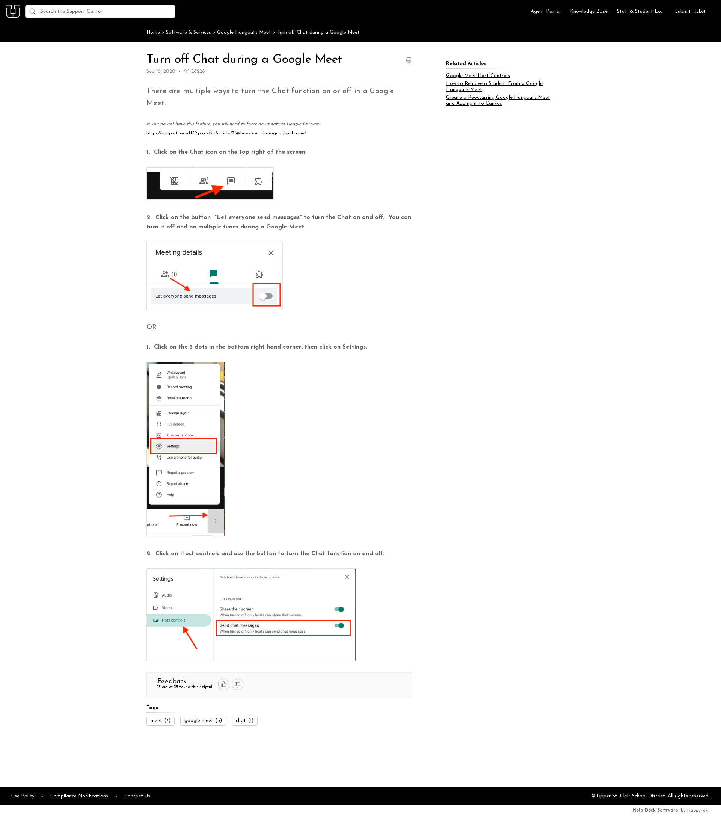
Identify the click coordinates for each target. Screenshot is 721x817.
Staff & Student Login (641, 11)
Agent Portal (546, 11)
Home (153, 32)
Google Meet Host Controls (478, 75)
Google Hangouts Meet (245, 32)
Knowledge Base (589, 11)
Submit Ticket (690, 11)
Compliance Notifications (79, 796)
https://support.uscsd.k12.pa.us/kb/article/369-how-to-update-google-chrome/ (226, 133)
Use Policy (22, 796)
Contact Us (137, 796)
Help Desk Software (655, 810)
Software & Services (189, 32)
